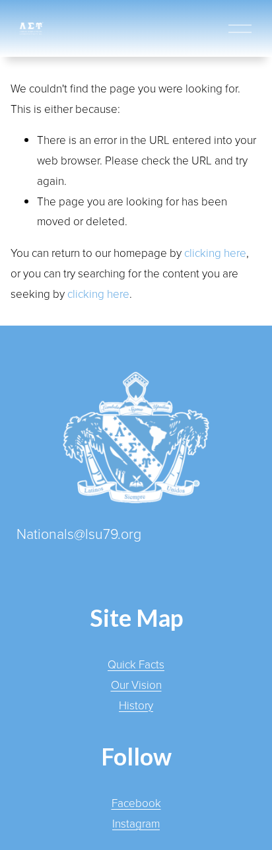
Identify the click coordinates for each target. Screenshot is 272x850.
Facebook (136, 802)
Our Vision (136, 684)
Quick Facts (136, 664)
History (136, 705)
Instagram (136, 823)
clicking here (215, 252)
